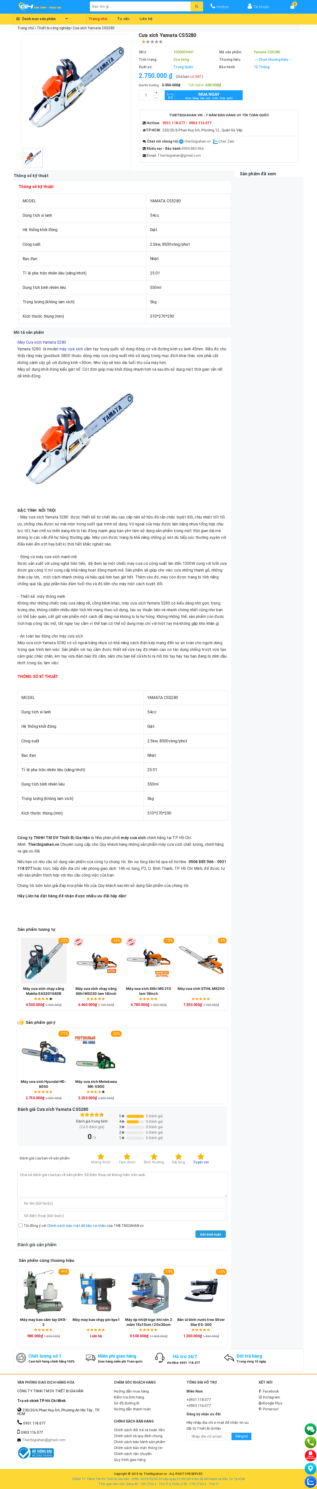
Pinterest (271, 1409)
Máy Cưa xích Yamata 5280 (41, 342)
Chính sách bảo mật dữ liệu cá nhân (76, 1226)
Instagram (271, 1397)
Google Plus (272, 1403)
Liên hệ (146, 18)
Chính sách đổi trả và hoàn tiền (139, 1430)
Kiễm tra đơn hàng (129, 1397)
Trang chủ (98, 18)
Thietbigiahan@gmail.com (179, 155)
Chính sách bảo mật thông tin (138, 1448)
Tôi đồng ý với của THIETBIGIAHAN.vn (84, 1226)
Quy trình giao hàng (130, 1460)
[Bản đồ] (311, 1469)
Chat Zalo (226, 141)
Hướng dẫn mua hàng (131, 1391)
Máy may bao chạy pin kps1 (96, 1319)
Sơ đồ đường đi (126, 1403)
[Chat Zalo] (311, 1482)
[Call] (311, 1442)
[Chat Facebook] (181, 141)
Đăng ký (241, 1436)
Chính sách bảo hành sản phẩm (139, 1442)
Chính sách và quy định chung (138, 1436)
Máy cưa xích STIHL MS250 (201, 988)
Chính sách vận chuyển (133, 1454)
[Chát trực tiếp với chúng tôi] (311, 1429)
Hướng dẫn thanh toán (132, 1409)
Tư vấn (123, 18)
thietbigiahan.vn (197, 141)
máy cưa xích (71, 349)
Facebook (271, 1391)
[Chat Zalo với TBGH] (215, 141)
